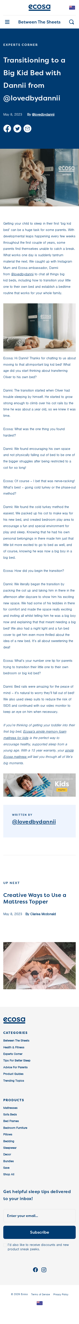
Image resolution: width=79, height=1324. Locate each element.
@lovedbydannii (43, 114)
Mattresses (10, 1108)
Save (6, 1168)
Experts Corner (12, 1054)
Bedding (8, 1141)
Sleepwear (9, 1148)
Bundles (8, 1161)
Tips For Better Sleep (17, 1060)
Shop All (8, 1174)
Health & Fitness (13, 1047)
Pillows (7, 1134)
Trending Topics (13, 1080)
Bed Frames (11, 1121)
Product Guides (13, 1074)
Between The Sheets (39, 22)
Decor (7, 1154)
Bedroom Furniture (15, 1128)
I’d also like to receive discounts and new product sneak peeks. (38, 1247)
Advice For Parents (15, 1067)
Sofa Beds (10, 1114)
